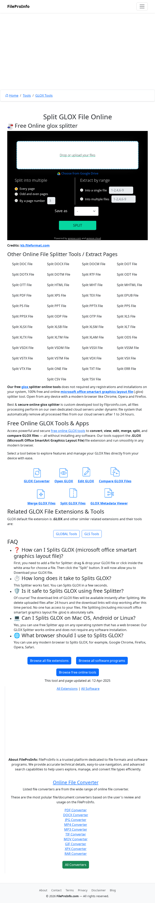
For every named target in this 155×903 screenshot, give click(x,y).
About (43, 890)
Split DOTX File (23, 274)
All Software (90, 688)
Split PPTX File (92, 306)
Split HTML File (58, 285)
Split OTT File (22, 285)
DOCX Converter (75, 815)
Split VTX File (21, 368)
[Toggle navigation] (142, 6)
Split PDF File (21, 295)
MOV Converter (76, 839)
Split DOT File (127, 264)
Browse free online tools (77, 672)
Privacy (82, 890)
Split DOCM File (93, 264)
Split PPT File (56, 306)
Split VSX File (126, 358)
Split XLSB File (57, 327)
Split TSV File (91, 379)
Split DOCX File (58, 264)
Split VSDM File (58, 348)
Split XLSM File (93, 327)
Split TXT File (91, 368)
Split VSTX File (22, 358)
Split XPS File (56, 295)
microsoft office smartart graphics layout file (97, 391)
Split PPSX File (22, 316)
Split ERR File (126, 368)
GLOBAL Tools (66, 534)
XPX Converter (76, 849)
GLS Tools (91, 534)
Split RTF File (91, 274)
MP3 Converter (75, 829)
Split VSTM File (58, 358)
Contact (56, 890)
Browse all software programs (102, 660)
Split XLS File (126, 316)
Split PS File (20, 306)
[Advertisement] (77, 60)
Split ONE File (57, 368)
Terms (70, 890)
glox (25, 387)
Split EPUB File (127, 295)
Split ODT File (127, 274)
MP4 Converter (75, 824)
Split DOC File (22, 264)
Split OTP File (92, 316)
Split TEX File (91, 295)
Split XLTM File (58, 337)
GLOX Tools (44, 95)
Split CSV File (56, 379)
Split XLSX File (22, 327)
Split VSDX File (23, 348)
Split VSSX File (92, 348)
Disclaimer (98, 890)
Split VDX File (92, 358)
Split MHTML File (129, 285)
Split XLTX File (22, 337)
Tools (27, 95)
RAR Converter (76, 853)
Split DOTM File (58, 274)
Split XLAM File (93, 337)
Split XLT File (126, 327)
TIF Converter (75, 834)
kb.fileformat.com (35, 245)
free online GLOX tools (68, 431)
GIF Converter (75, 844)
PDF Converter (76, 810)
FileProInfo (18, 6)
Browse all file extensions (49, 660)
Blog (113, 890)
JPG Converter (75, 820)
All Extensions (67, 688)
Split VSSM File (128, 348)
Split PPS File (126, 306)
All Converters (75, 865)
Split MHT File (92, 285)
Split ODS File (127, 337)
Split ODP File (57, 316)
